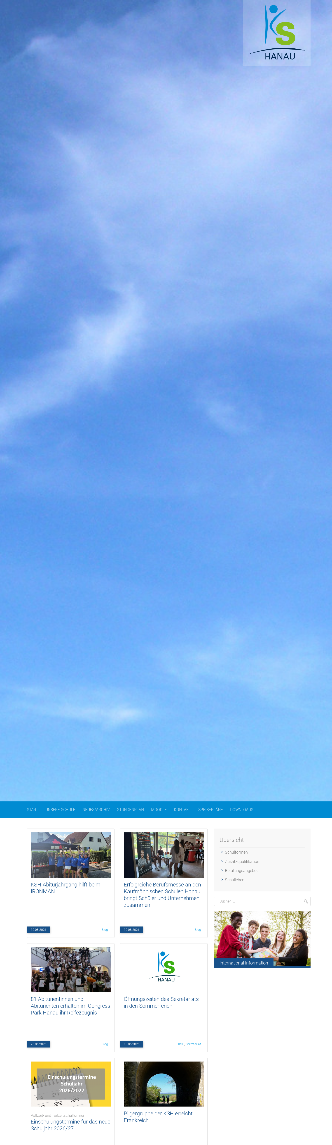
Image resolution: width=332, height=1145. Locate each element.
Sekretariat (193, 1044)
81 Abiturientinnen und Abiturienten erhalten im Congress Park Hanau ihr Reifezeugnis (70, 1006)
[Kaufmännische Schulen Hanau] (277, 33)
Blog (105, 929)
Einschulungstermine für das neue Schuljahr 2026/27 (70, 1122)
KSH (181, 1044)
